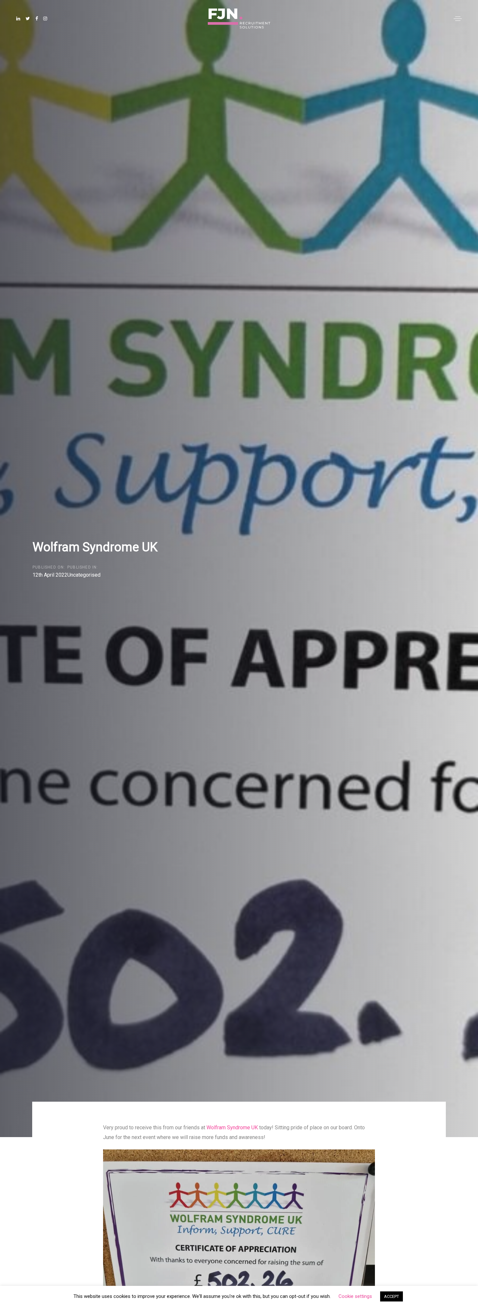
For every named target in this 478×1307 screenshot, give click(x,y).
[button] (458, 19)
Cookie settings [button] (355, 1296)
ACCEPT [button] (391, 1296)
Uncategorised (83, 575)
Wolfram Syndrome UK (232, 1127)
